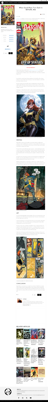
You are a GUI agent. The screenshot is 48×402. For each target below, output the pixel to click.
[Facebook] (40, 0)
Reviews (6, 2)
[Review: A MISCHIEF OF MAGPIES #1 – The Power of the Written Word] (41, 352)
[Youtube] (46, 0)
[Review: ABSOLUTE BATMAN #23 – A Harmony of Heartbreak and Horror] (27, 334)
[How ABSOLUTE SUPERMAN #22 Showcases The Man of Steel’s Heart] (34, 334)
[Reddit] (43, 0)
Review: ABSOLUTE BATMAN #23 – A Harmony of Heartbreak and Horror (27, 342)
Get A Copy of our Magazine (8, 0)
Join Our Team (2, 0)
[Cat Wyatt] (41, 14)
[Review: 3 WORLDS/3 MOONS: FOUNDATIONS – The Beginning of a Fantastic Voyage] (27, 352)
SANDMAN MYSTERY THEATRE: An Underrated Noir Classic (19, 342)
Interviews (20, 2)
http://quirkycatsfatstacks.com (26, 300)
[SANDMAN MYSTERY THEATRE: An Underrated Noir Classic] (19, 334)
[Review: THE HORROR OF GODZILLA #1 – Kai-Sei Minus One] (19, 352)
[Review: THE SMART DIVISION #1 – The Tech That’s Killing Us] (41, 334)
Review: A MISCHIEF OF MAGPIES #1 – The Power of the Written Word (41, 360)
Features (15, 2)
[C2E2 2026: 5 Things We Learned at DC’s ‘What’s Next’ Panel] (27, 372)
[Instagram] (41, 0)
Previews (11, 2)
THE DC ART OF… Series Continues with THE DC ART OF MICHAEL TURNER (34, 360)
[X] (44, 0)
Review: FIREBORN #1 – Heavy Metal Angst (34, 379)
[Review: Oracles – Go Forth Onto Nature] (41, 372)
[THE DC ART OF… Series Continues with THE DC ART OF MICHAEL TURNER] (34, 352)
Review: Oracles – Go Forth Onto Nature (41, 379)
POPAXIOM (25, 2)
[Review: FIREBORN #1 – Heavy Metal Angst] (34, 372)
